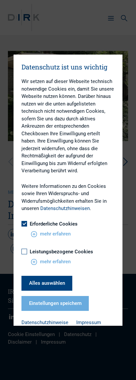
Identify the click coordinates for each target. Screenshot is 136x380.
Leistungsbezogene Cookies (61, 252)
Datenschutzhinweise (44, 322)
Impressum (88, 322)
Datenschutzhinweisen (65, 208)
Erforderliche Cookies (54, 224)
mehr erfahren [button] (55, 234)
